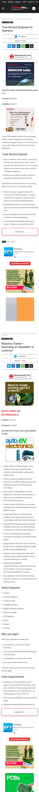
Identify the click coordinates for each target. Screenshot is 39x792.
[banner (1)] (20, 131)
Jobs (12, 22)
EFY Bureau (22, 36)
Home (3, 19)
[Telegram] (9, 46)
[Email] (27, 46)
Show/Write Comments (20, 263)
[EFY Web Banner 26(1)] (20, 85)
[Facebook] (14, 46)
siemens (13, 241)
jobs (8, 241)
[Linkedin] (18, 46)
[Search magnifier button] (34, 8)
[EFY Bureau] (16, 36)
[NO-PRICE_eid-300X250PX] (20, 292)
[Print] (32, 46)
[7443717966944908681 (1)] (20, 320)
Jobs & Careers (10, 19)
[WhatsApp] (23, 46)
